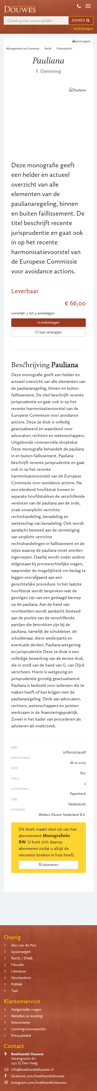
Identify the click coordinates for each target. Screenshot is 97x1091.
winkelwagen (83, 28)
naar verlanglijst (50, 332)
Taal (14, 990)
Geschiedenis (21, 977)
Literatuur (18, 971)
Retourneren (20, 1022)
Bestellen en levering (27, 1016)
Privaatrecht (64, 48)
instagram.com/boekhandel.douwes (38, 1082)
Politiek (16, 984)
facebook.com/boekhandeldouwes (37, 1076)
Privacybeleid (21, 1035)
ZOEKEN (79, 20)
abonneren (50, 865)
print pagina (83, 41)
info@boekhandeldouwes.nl (32, 1069)
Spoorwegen (21, 951)
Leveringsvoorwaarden (28, 1029)
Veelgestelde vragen (26, 1009)
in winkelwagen (48, 322)
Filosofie (17, 964)
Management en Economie (22, 48)
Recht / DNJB (22, 958)
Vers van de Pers (23, 945)
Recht (48, 48)
